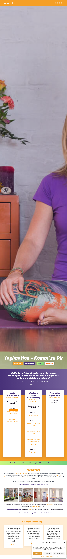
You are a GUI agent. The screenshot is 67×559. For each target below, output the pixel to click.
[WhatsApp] (63, 2)
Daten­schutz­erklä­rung (50, 556)
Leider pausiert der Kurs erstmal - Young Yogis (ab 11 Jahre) (33, 423)
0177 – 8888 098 (48, 513)
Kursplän (49, 504)
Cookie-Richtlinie (42, 556)
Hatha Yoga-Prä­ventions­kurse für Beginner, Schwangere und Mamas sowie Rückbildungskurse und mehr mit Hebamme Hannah (33, 375)
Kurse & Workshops (33, 3)
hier (30, 509)
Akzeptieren (38, 553)
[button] (64, 542)
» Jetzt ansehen (33, 385)
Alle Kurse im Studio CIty (12, 397)
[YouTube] (59, 2)
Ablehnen (47, 553)
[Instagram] (57, 2)
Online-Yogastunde (28, 477)
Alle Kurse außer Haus (54, 397)
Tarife (43, 3)
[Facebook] (55, 2)
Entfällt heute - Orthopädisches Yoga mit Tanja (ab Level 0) (12, 421)
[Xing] (61, 2)
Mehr (50, 3)
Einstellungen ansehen (59, 553)
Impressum (57, 556)
